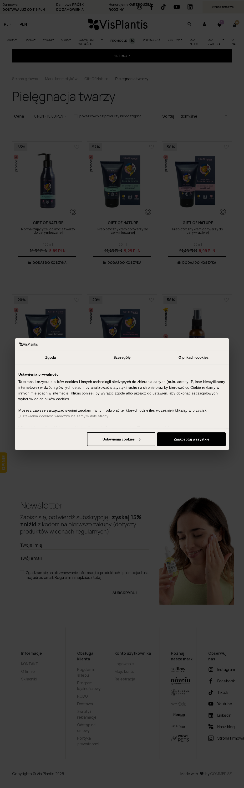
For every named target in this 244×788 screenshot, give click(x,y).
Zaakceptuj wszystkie (191, 439)
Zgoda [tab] (50, 357)
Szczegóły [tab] (122, 357)
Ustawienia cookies (118, 439)
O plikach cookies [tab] (193, 357)
